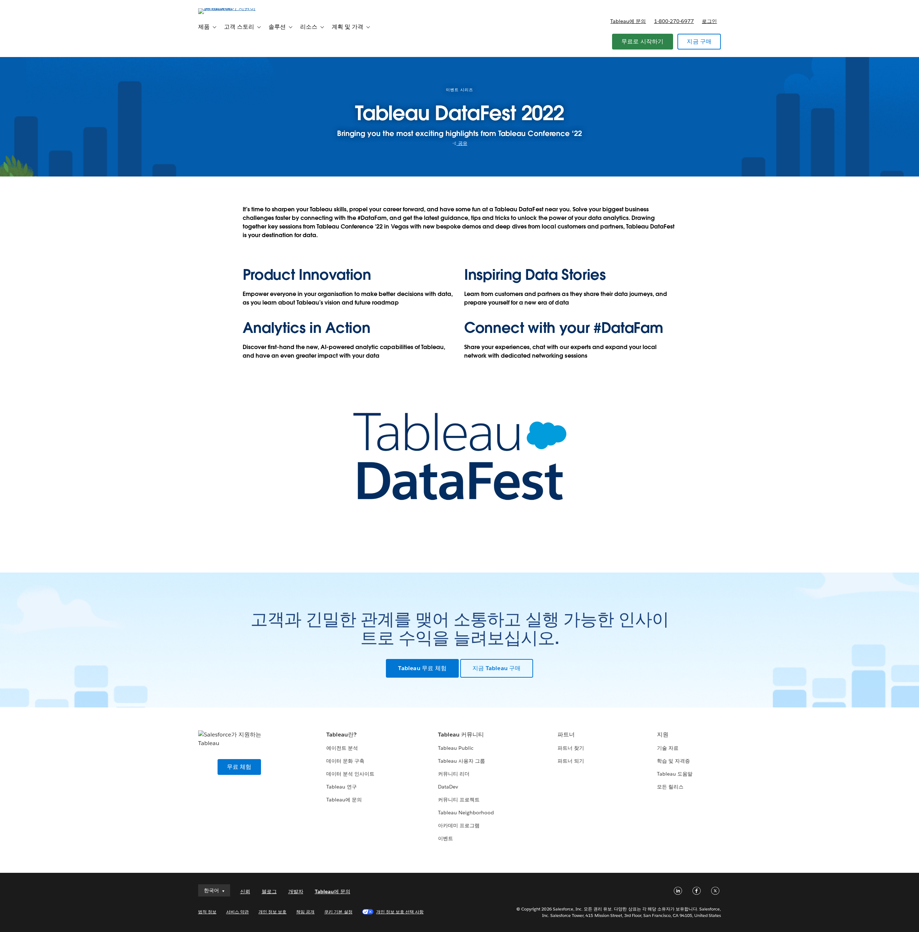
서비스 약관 (237, 912)
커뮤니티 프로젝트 (459, 799)
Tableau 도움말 (674, 774)
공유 (462, 143)
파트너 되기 (571, 761)
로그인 (709, 21)
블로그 (269, 891)
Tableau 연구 (341, 786)
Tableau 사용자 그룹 (461, 761)
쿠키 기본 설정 (338, 912)
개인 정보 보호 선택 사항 (400, 912)
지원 (662, 734)
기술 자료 (667, 748)
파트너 (566, 734)
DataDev (448, 786)
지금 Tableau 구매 (496, 668)
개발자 (295, 891)
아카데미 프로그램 (459, 825)
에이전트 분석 (342, 748)
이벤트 (445, 838)
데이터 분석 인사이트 (350, 774)
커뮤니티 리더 (454, 774)
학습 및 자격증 (673, 761)
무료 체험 (239, 767)
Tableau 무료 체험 (422, 668)
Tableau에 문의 (628, 21)
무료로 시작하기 (642, 41)
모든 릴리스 (670, 786)
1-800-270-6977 (674, 21)
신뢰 (245, 891)
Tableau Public (456, 748)
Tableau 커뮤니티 (461, 734)
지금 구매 (699, 41)
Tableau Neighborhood (466, 812)
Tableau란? (341, 734)
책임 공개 (305, 912)
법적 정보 (207, 912)
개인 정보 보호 (272, 912)
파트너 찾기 (571, 748)
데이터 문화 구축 (345, 761)
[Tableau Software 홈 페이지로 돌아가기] (228, 8)
